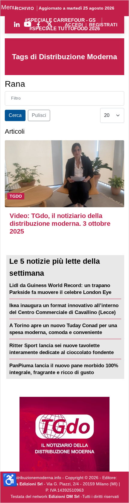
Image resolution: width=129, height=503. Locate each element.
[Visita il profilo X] (49, 24)
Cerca (15, 115)
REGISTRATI (103, 25)
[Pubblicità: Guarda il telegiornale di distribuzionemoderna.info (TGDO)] (64, 434)
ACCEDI (74, 25)
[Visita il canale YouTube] (27, 24)
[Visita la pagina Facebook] (38, 24)
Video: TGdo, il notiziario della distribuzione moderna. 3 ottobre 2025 (60, 223)
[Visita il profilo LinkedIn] (16, 24)
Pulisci (39, 115)
